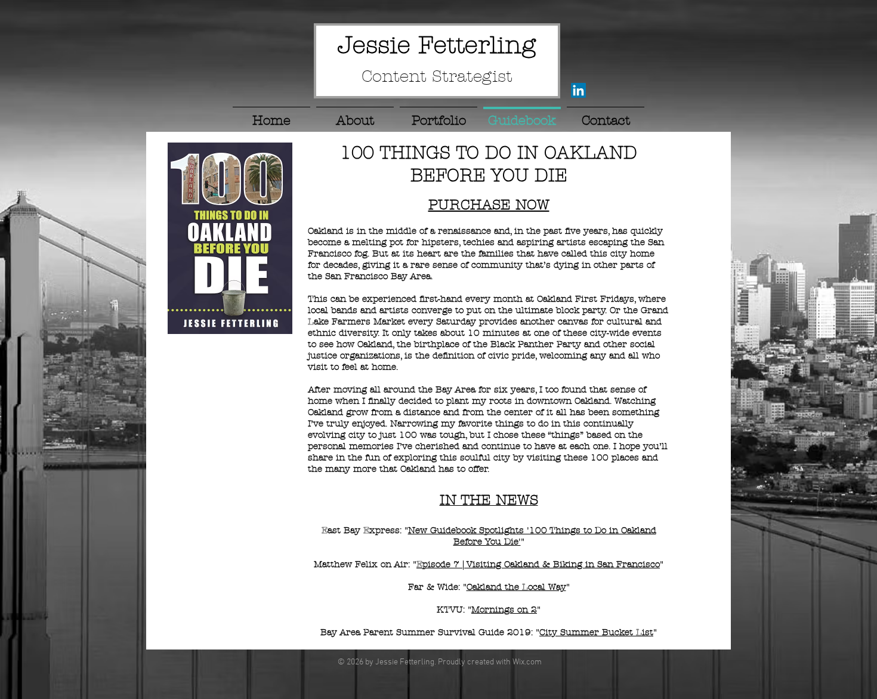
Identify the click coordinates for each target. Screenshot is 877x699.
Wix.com (527, 662)
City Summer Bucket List (596, 632)
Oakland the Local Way (516, 587)
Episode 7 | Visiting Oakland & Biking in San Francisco (538, 564)
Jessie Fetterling (437, 45)
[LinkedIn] (578, 90)
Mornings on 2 (504, 609)
